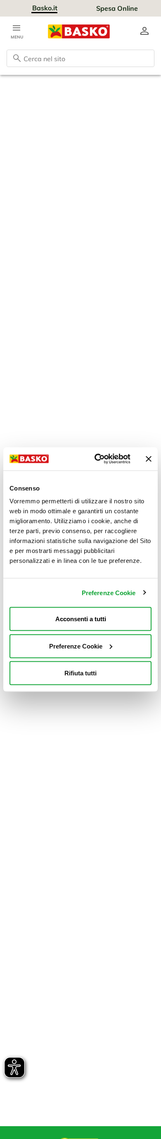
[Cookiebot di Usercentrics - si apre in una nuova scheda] (97, 459)
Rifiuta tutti (80, 673)
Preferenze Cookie (109, 592)
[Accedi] (144, 31)
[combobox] (80, 58)
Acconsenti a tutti (80, 618)
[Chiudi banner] (149, 459)
